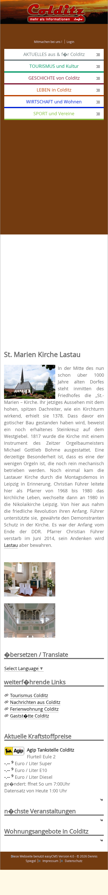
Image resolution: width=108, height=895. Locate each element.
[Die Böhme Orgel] (29, 620)
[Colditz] (54, 12)
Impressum (50, 861)
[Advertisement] (54, 180)
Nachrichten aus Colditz (35, 702)
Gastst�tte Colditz (29, 716)
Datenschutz (73, 861)
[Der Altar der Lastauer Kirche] (29, 579)
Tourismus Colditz (29, 695)
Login (70, 42)
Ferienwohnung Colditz (34, 709)
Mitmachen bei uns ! (48, 42)
